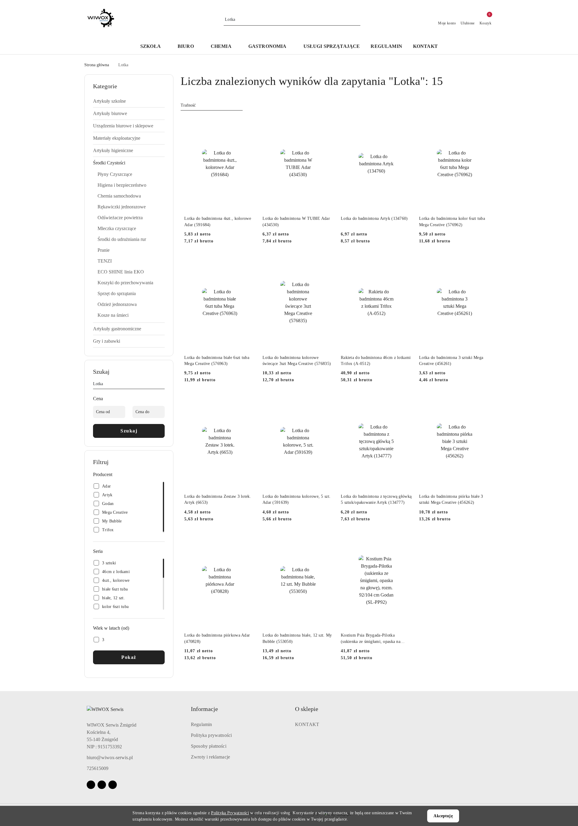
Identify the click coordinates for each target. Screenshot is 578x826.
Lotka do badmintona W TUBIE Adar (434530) (296, 221)
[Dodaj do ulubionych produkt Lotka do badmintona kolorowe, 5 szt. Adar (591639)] (326, 401)
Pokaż (128, 657)
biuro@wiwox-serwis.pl (110, 757)
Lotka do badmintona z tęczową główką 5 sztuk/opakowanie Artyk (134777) (376, 499)
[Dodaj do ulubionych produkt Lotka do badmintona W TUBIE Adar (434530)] (326, 123)
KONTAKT (307, 724)
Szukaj (128, 430)
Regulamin (201, 724)
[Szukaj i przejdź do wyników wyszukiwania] (356, 19)
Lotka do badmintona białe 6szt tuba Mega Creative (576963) (216, 360)
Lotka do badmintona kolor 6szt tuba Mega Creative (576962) (452, 221)
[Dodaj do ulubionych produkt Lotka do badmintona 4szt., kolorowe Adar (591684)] (248, 123)
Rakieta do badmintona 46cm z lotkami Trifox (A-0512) (376, 360)
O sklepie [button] (306, 709)
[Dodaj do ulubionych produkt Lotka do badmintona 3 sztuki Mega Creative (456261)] (483, 262)
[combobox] (212, 105)
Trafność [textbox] (188, 105)
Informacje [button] (204, 709)
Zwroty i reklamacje (210, 756)
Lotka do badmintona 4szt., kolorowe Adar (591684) (217, 221)
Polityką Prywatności (230, 813)
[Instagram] (102, 785)
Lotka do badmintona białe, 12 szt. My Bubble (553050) (297, 638)
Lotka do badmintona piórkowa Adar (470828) (217, 638)
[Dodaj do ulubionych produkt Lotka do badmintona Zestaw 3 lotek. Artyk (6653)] (248, 401)
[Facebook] (91, 785)
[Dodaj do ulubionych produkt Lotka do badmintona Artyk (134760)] (404, 123)
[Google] (112, 785)
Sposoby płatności (208, 746)
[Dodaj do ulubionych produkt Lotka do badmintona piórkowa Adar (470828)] (248, 540)
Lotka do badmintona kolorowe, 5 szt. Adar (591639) (297, 499)
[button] (153, 47)
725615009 (97, 768)
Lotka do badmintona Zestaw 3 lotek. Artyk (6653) (217, 499)
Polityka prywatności (211, 735)
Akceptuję (443, 816)
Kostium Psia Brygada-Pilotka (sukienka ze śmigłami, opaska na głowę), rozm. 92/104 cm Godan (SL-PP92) (375, 638)
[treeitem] (129, 101)
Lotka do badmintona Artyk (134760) (374, 218)
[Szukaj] (162, 384)
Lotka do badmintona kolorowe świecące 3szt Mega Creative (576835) (297, 360)
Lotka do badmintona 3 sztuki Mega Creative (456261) (451, 360)
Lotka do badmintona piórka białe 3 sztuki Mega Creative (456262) (451, 499)
